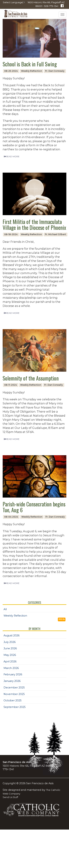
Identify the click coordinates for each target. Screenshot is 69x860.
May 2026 (10, 655)
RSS (61, 619)
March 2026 (11, 668)
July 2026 (10, 642)
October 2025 (13, 700)
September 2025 (15, 707)
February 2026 (13, 674)
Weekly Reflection (15, 615)
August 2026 (11, 635)
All (5, 609)
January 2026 (12, 681)
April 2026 (10, 661)
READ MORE (12, 156)
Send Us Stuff (10, 797)
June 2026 (10, 648)
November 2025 (14, 694)
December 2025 (14, 687)
